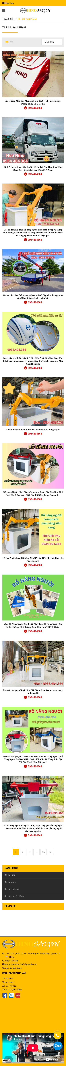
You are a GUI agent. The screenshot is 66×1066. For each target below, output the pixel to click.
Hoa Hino (9, 3)
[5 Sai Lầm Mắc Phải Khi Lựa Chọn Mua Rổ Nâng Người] (33, 401)
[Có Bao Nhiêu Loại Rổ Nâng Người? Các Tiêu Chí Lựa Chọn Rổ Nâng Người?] (33, 531)
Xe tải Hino (10, 875)
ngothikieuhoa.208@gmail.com (21, 964)
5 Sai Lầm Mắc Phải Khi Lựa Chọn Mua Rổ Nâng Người (33, 429)
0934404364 (35, 107)
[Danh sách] (12, 42)
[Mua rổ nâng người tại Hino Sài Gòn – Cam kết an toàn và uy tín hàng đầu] (33, 664)
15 (43, 852)
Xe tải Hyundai (12, 889)
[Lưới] (7, 42)
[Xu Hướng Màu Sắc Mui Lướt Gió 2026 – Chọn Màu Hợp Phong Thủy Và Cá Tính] (33, 74)
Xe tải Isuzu (10, 882)
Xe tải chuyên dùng (14, 896)
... (36, 852)
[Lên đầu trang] (58, 1055)
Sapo (19, 968)
